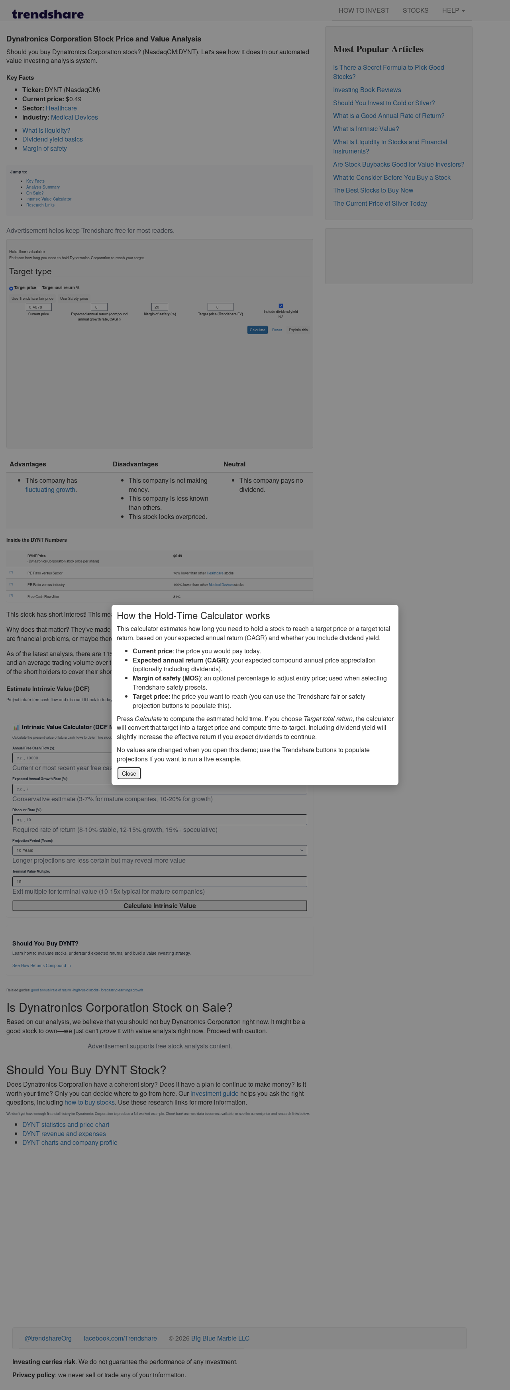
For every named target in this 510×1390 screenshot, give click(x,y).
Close (129, 773)
